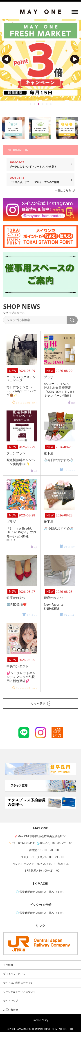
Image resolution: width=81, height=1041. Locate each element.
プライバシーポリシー (15, 973)
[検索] (72, 320)
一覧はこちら (63, 190)
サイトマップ (10, 1000)
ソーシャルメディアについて (19, 991)
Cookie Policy (40, 1020)
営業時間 (24, 892)
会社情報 (8, 964)
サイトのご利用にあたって (18, 982)
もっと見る (38, 703)
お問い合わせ (10, 1009)
